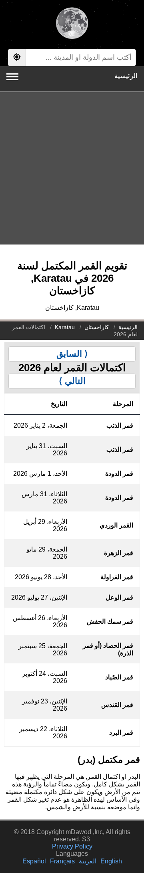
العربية (87, 861)
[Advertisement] (72, 168)
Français (62, 861)
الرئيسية (126, 76)
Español (34, 861)
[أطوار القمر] (72, 24)
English (111, 861)
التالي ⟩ (72, 381)
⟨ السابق (72, 354)
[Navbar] (12, 76)
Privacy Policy (72, 846)
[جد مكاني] (17, 57)
